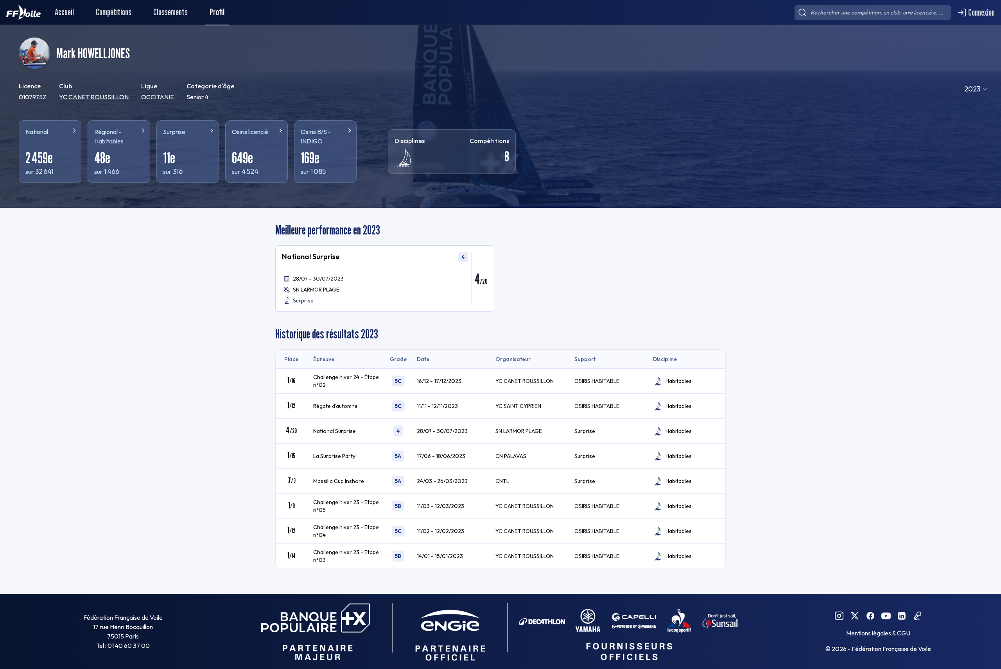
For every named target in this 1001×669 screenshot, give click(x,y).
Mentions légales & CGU (878, 633)
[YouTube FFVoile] (886, 616)
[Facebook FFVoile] (870, 616)
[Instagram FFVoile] (839, 616)
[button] (384, 278)
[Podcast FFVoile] (917, 616)
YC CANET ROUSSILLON (94, 97)
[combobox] (976, 89)
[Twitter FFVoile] (855, 616)
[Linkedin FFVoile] (901, 616)
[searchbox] (873, 12)
